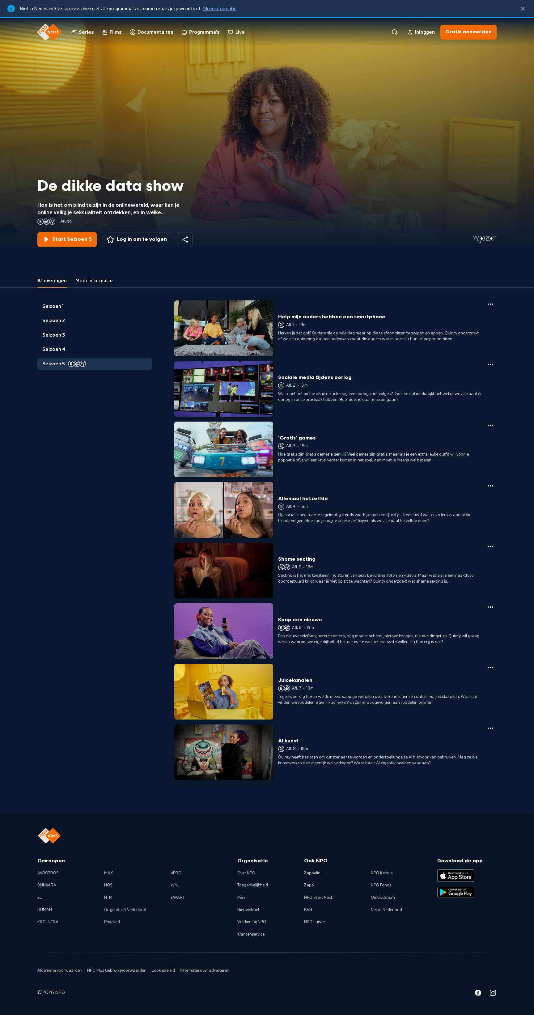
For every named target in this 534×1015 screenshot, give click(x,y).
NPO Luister (315, 922)
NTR (108, 897)
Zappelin (312, 873)
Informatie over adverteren (204, 970)
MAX (108, 873)
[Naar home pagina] (49, 32)
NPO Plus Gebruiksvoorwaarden (116, 970)
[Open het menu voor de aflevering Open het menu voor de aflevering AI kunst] (490, 728)
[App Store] (455, 875)
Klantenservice (251, 934)
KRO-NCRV (47, 922)
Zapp (309, 885)
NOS (108, 885)
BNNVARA (46, 885)
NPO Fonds (381, 885)
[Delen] (185, 239)
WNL (175, 885)
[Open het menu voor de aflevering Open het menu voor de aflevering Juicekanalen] (490, 667)
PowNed (112, 922)
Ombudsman (383, 897)
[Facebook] (478, 993)
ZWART (178, 897)
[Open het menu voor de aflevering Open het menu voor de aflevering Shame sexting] (490, 546)
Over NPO (246, 873)
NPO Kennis (381, 873)
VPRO (176, 873)
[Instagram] (493, 993)
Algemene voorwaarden (59, 970)
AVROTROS (48, 873)
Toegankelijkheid (252, 885)
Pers (241, 897)
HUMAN (44, 910)
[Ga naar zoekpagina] (394, 32)
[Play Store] (455, 892)
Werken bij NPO (251, 922)
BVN (308, 910)
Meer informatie (219, 8)
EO (40, 897)
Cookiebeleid (163, 970)
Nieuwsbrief (248, 910)
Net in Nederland (386, 910)
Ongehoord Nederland (125, 910)
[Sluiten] (523, 8)
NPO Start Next (318, 897)
